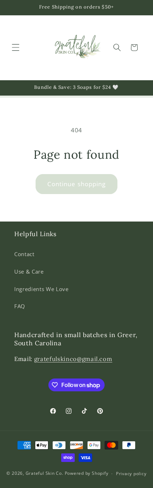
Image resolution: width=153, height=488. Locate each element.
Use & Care (29, 271)
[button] (15, 47)
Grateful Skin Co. (44, 474)
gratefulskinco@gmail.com (73, 359)
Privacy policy (131, 474)
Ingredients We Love (41, 289)
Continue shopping (76, 184)
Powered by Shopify (87, 474)
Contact (24, 254)
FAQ (19, 306)
